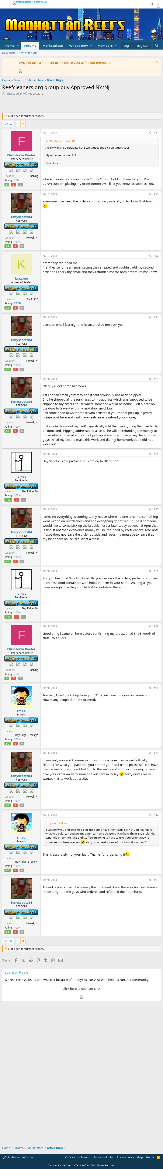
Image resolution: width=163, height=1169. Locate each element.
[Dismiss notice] (157, 62)
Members (104, 45)
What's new (78, 45)
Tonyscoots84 (13, 93)
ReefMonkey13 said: (58, 141)
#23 (156, 255)
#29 (156, 626)
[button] (18, 46)
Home (10, 45)
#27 (156, 509)
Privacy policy (125, 1157)
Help (140, 1157)
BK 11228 (32, 299)
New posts (8, 53)
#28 (156, 571)
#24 (156, 317)
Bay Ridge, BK (30, 491)
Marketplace (52, 45)
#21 (156, 132)
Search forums (28, 53)
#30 (156, 688)
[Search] (157, 46)
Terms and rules (104, 1157)
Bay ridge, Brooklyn (26, 735)
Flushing (33, 176)
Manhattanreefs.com (19, 1157)
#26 (156, 454)
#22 (156, 194)
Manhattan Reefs (21, 164)
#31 (156, 753)
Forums (30, 45)
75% (16, 180)
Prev (10, 124)
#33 (156, 880)
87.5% (17, 303)
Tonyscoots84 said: (57, 823)
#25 (156, 379)
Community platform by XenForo (81, 1165)
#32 (156, 814)
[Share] (149, 132)
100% (17, 242)
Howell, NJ (32, 237)
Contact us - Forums (78, 1157)
